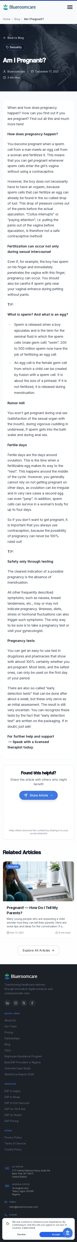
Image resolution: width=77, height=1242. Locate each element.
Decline (21, 1234)
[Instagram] (16, 1003)
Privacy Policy (13, 1137)
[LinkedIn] (7, 1003)
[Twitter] (24, 1003)
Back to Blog (15, 37)
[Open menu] (70, 7)
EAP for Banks (13, 1115)
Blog (17, 19)
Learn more (28, 1227)
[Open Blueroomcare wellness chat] (68, 1233)
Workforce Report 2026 (19, 1074)
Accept (56, 1234)
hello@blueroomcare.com (23, 1206)
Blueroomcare (23, 7)
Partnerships (12, 1038)
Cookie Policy (13, 1149)
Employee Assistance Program (23, 1056)
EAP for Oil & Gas (14, 1109)
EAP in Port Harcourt (16, 1103)
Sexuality (16, 47)
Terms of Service (15, 1143)
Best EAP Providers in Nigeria (22, 1062)
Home (6, 19)
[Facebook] (32, 1003)
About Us (10, 1020)
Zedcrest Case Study (17, 1068)
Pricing (8, 1032)
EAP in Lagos (12, 1091)
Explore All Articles (36, 950)
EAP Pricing (11, 1121)
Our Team (10, 1026)
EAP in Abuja (12, 1097)
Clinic (7, 1050)
